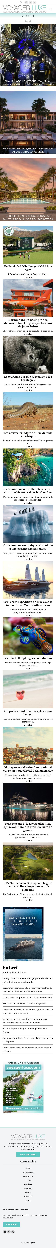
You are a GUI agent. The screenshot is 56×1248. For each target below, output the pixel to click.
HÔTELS (28, 1168)
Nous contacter (28, 1154)
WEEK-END (28, 1188)
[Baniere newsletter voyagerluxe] (23, 1085)
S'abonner (11, 1224)
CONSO (28, 1200)
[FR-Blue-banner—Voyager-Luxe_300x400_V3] (23, 933)
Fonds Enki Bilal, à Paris (15, 972)
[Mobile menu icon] (50, 9)
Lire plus (28, 277)
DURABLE (28, 1196)
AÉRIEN (28, 1192)
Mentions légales (28, 1242)
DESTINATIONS (28, 1172)
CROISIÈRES (28, 1176)
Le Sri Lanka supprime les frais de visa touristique (27, 997)
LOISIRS (28, 1180)
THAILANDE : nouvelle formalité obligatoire (24, 1003)
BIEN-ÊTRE (28, 1184)
